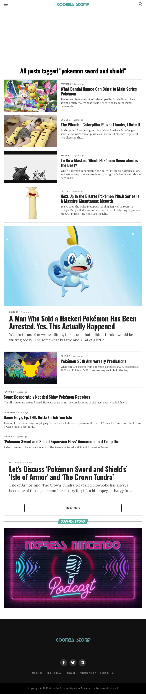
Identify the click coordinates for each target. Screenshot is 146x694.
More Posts (73, 508)
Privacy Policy (88, 673)
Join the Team (54, 673)
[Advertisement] (73, 39)
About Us (37, 673)
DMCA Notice (107, 673)
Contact (70, 673)
